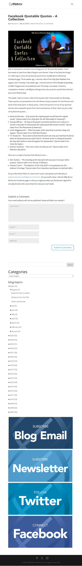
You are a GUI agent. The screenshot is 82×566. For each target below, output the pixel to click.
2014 (13, 382)
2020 (13, 357)
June (15, 310)
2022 (13, 348)
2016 (13, 374)
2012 (13, 391)
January (16, 331)
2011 (13, 395)
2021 (13, 352)
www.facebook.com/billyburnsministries (24, 177)
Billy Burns (14, 24)
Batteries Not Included (20, 293)
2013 (13, 386)
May (14, 314)
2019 (13, 361)
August (16, 289)
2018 (13, 365)
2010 (13, 399)
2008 (13, 408)
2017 (13, 369)
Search (70, 265)
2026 (13, 286)
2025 (13, 335)
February (16, 327)
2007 (13, 412)
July (14, 306)
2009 (13, 403)
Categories (17, 271)
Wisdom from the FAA (20, 297)
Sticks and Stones (18, 301)
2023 (13, 344)
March (15, 323)
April (15, 318)
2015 (13, 378)
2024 (13, 340)
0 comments (49, 24)
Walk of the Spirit (37, 24)
